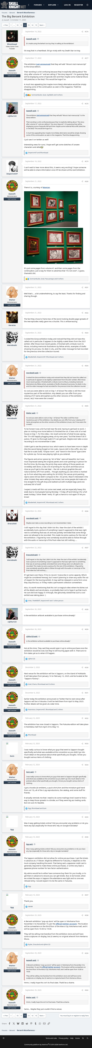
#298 (86, 915)
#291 (86, 693)
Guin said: (30, 772)
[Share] (82, 31)
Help (71, 1038)
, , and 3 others (45, 357)
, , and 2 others (45, 502)
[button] (44, 5)
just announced (43, 64)
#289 (86, 629)
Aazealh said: (31, 39)
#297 (86, 895)
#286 (86, 511)
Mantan (46, 187)
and (38, 152)
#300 (86, 990)
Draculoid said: (32, 555)
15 (36, 25)
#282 (86, 313)
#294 (86, 765)
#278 (86, 104)
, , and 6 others (47, 95)
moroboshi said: (32, 373)
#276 (86, 31)
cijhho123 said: (32, 636)
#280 (86, 181)
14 (32, 25)
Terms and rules (51, 1038)
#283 (86, 333)
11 (21, 25)
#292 (86, 718)
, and (37, 808)
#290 (86, 667)
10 (17, 25)
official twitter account (66, 924)
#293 (86, 743)
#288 (86, 609)
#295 (86, 817)
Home (77, 1038)
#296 (86, 837)
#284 (86, 366)
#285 (86, 406)
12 (25, 25)
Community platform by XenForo (46, 1044)
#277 (86, 58)
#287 (86, 548)
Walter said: (31, 413)
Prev (6, 25)
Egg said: (29, 844)
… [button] (14, 25)
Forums (38, 5)
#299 (86, 953)
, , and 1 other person (45, 601)
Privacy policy (63, 1038)
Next (41, 25)
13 (28, 25)
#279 (86, 161)
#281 (86, 287)
